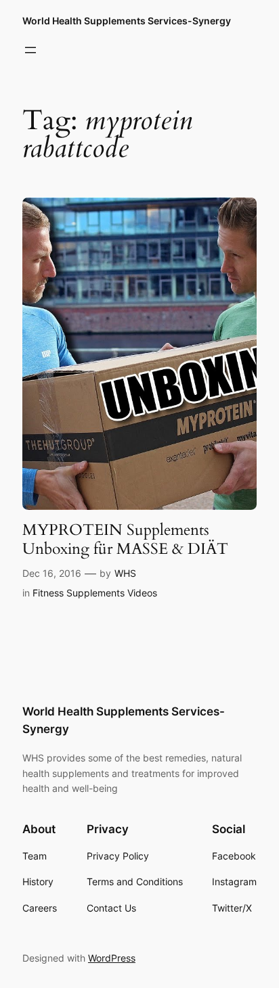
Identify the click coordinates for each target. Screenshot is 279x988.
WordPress (111, 958)
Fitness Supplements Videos (95, 592)
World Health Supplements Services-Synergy (126, 20)
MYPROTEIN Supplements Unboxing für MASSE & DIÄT (125, 539)
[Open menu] (30, 50)
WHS (125, 573)
